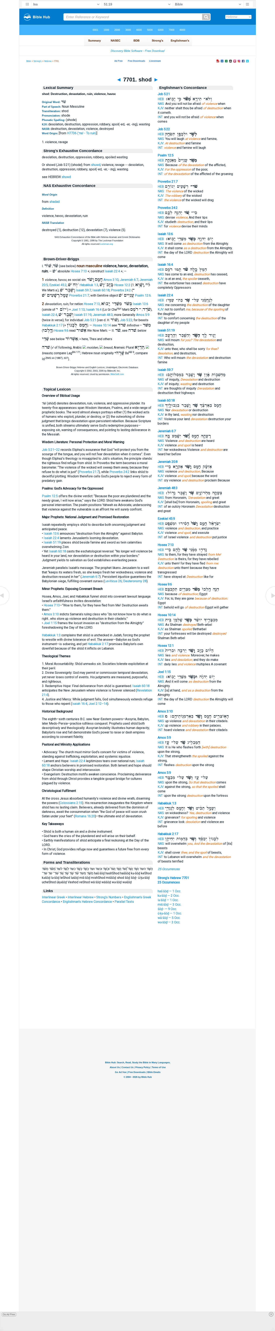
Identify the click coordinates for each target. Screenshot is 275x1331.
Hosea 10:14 (102, 325)
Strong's (37, 61)
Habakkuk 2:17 (52, 325)
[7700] (5, 605)
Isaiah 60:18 (101, 290)
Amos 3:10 (111, 280)
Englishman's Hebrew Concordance (87, 902)
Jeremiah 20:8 (168, 462)
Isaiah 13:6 (140, 304)
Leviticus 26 (113, 581)
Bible (28, 61)
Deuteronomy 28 (135, 581)
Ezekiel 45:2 (58, 285)
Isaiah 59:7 (83, 290)
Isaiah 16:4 (93, 309)
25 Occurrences (169, 869)
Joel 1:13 (78, 309)
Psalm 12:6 (143, 295)
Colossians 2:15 (71, 803)
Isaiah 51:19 (82, 315)
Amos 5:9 (142, 315)
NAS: (161, 104)
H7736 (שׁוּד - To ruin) (81, 133)
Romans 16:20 (85, 816)
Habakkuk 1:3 (89, 285)
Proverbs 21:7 (79, 295)
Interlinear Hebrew (81, 897)
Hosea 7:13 (79, 271)
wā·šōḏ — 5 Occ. (169, 918)
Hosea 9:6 (61, 330)
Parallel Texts (124, 902)
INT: (160, 117)
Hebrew (48, 61)
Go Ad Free (9, 1314)
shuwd (95, 165)
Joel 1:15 (50, 623)
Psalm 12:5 (50, 496)
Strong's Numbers (108, 897)
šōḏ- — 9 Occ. (167, 909)
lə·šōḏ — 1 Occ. (168, 900)
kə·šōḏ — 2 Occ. (168, 896)
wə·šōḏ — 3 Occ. (169, 922)
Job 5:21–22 (51, 450)
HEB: (161, 99)
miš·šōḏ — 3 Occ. (169, 904)
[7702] (270, 605)
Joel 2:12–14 (98, 704)
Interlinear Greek (53, 897)
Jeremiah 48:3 (103, 315)
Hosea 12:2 (122, 285)
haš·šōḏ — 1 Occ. (169, 891)
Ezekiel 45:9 (166, 519)
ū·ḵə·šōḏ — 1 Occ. (170, 913)
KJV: (161, 108)
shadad (54, 202)
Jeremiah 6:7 (129, 280)
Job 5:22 (126, 320)
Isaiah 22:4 (112, 271)
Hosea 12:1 (166, 646)
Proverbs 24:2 (121, 290)
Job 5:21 (90, 320)
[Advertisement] (137, 1004)
